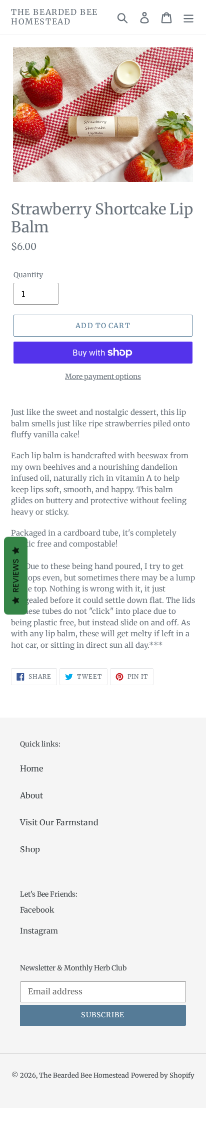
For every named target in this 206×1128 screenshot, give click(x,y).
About (31, 795)
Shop (30, 849)
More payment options (103, 376)
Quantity (28, 274)
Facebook (37, 910)
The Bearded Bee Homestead (54, 16)
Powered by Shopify (162, 1075)
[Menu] (189, 17)
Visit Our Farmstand (59, 822)
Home (31, 768)
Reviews (16, 576)
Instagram (39, 931)
